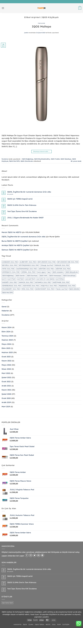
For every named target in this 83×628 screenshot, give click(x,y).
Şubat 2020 (6, 394)
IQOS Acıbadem (58, 272)
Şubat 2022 (6, 377)
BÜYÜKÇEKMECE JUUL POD (29, 265)
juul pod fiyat (30, 279)
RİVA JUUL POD (27, 289)
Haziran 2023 (7, 352)
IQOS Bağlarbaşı (27, 159)
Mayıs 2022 (6, 365)
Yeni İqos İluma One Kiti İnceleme (22, 211)
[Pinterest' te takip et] (42, 555)
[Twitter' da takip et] (34, 555)
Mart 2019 (6, 406)
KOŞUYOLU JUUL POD (49, 286)
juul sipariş (50, 279)
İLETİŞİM (65, 624)
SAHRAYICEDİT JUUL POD (44, 289)
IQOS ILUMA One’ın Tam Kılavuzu (21, 205)
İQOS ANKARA (74, 289)
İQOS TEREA (39, 624)
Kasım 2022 (6, 361)
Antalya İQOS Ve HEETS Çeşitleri (16, 245)
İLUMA (31, 624)
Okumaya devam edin (41, 151)
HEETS (48, 624)
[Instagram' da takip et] (31, 555)
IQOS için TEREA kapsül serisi (20, 199)
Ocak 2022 (6, 381)
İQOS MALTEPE (14, 161)
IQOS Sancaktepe (69, 275)
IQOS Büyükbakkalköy (42, 159)
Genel (4, 306)
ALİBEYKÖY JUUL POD (28, 262)
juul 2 (4, 279)
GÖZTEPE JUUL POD (63, 269)
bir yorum (10, 194)
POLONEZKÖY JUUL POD (11, 289)
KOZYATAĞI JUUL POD (31, 286)
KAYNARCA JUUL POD (43, 282)
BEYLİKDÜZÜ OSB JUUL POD (67, 262)
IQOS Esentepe (32, 275)
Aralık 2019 (6, 402)
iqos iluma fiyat (7, 603)
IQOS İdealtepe (66, 159)
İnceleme (41, 23)
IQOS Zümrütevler (27, 161)
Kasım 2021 (6, 390)
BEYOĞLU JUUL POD (9, 265)
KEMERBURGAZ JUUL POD (11, 286)
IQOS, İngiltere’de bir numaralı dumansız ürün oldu (29, 192)
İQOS (25, 624)
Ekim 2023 (6, 348)
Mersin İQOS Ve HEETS (11, 232)
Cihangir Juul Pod (47, 265)
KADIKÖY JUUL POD (9, 282)
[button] (3, 8)
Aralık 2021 (6, 386)
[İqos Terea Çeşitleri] (42, 8)
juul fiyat (21, 279)
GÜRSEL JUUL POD (28, 272)
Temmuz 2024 (7, 336)
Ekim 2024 (6, 331)
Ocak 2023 (6, 357)
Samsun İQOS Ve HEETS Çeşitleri (16, 250)
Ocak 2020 (6, 398)
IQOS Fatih (43, 275)
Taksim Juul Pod (61, 289)
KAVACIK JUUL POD (26, 282)
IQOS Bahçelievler (72, 272)
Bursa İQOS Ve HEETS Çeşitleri (15, 241)
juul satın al (41, 279)
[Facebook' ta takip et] (27, 555)
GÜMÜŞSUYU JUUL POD (10, 272)
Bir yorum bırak (76, 161)
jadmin (26, 32)
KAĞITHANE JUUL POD (61, 282)
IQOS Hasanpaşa (55, 275)
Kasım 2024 (6, 327)
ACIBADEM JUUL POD (10, 262)
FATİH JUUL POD (8, 269)
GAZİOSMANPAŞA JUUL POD (26, 269)
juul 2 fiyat (11, 279)
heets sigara (41, 272)
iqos (49, 272)
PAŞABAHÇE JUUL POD (67, 286)
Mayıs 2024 (6, 344)
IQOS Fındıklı (55, 159)
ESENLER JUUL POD (62, 265)
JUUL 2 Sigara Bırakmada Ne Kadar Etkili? (25, 218)
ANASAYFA (17, 624)
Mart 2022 (6, 373)
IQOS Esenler (20, 275)
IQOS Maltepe (41, 26)
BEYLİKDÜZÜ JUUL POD (46, 262)
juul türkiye (60, 279)
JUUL (54, 624)
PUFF (59, 624)
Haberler (5, 311)
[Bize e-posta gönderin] (38, 555)
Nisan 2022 (6, 369)
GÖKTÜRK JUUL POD (46, 269)
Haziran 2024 (7, 340)
